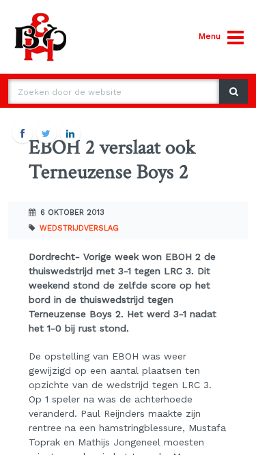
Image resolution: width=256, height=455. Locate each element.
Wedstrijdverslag (79, 228)
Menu (210, 36)
